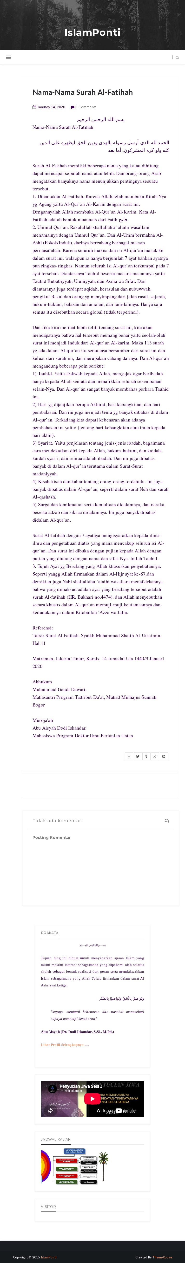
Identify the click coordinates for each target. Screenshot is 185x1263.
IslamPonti (93, 32)
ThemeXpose (162, 1257)
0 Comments (86, 107)
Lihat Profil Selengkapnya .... (65, 1045)
